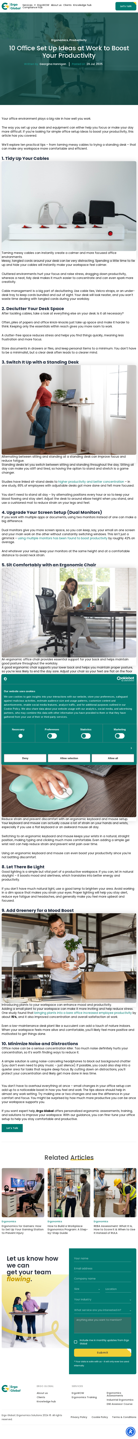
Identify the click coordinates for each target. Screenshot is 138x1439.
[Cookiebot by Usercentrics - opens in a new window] (119, 679)
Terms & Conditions (124, 1417)
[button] (29, 5)
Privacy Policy (79, 1417)
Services (27, 5)
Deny (25, 758)
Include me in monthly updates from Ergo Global (104, 1342)
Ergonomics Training (84, 1397)
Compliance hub (33, 7)
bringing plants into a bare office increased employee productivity (83, 1013)
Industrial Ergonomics (120, 1399)
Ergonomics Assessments (115, 1394)
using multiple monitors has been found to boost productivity (63, 538)
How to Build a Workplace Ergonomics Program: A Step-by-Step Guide (68, 1229)
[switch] (52, 735)
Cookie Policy (100, 1417)
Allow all (113, 758)
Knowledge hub (82, 5)
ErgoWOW (43, 5)
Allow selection (69, 758)
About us (56, 5)
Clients (67, 5)
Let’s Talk (12, 1128)
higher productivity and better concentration (91, 482)
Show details (120, 748)
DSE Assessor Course (119, 1404)
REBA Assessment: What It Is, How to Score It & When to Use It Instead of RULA (114, 1229)
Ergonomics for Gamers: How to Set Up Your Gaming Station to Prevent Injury (23, 1229)
